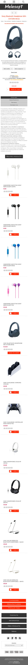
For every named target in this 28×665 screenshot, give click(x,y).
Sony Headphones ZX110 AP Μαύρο (12, 501)
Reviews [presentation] (14, 102)
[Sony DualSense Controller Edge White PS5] (14, 408)
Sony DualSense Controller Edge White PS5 (13, 423)
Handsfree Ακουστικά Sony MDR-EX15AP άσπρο (12, 186)
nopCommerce (16, 661)
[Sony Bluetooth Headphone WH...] (12, 12)
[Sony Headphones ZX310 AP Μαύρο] (14, 487)
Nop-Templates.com (16, 662)
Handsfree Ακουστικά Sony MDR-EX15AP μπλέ (12, 265)
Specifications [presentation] (14, 100)
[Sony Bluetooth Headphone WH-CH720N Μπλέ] (14, 329)
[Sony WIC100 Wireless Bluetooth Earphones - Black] (14, 527)
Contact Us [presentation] (14, 105)
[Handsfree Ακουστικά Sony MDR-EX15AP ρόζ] (14, 290)
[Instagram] (16, 638)
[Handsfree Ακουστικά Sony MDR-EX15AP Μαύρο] (14, 211)
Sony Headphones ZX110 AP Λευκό (12, 462)
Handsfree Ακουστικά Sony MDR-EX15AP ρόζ (12, 304)
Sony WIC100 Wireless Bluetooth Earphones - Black (13, 541)
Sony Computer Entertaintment (16, 79)
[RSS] (20, 638)
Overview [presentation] (14, 97)
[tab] (14, 97)
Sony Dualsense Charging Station (12, 383)
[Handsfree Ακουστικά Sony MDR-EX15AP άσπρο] (14, 171)
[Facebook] (12, 638)
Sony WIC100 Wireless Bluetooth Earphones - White (13, 580)
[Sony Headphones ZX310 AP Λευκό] (14, 448)
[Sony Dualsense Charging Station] (14, 369)
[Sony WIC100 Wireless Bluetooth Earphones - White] (14, 566)
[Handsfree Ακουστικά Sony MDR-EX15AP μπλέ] (14, 250)
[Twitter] (8, 638)
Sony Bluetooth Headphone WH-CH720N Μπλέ (12, 344)
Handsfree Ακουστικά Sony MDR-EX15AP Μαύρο (12, 225)
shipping (22, 659)
